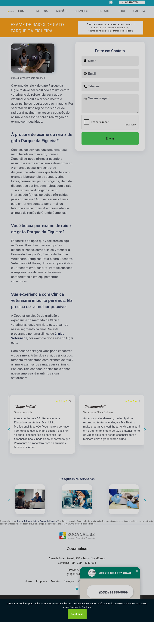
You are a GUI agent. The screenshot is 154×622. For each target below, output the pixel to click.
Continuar (77, 614)
